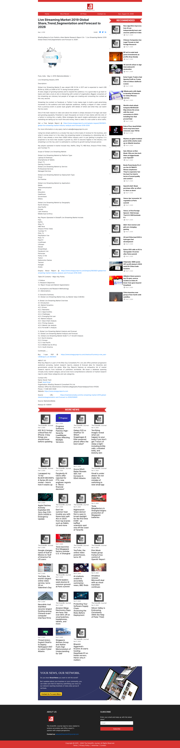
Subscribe (116, 729)
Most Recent (64, 14)
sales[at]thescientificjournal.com (67, 734)
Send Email (47, 382)
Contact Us (102, 14)
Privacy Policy (85, 745)
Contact (103, 745)
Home (47, 14)
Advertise (95, 745)
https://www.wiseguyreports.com (56, 391)
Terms (75, 745)
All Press (83, 14)
